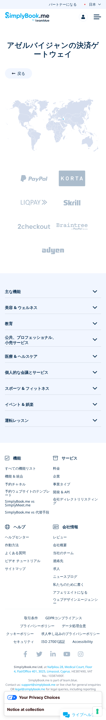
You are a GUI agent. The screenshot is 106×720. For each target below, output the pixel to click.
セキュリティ (23, 641)
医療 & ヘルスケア (21, 356)
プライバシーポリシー (37, 625)
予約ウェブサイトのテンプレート (27, 493)
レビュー (60, 537)
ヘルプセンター (17, 537)
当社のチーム (63, 552)
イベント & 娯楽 (19, 404)
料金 (56, 468)
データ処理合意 (74, 625)
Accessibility (82, 641)
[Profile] (83, 17)
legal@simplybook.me (30, 689)
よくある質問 (15, 552)
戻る (21, 73)
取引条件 (31, 618)
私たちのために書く (68, 584)
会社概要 (60, 545)
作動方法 (12, 545)
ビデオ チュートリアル (22, 560)
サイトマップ (15, 568)
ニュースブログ (65, 576)
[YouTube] (67, 654)
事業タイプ (61, 484)
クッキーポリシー (20, 633)
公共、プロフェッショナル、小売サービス (30, 340)
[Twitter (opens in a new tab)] (39, 654)
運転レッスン (17, 420)
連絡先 (58, 560)
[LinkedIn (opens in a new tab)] (53, 654)
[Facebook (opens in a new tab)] (25, 654)
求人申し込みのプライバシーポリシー (70, 633)
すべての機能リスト (20, 468)
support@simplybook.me (38, 685)
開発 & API (61, 492)
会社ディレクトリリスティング (75, 501)
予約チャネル (15, 484)
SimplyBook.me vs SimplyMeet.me (20, 503)
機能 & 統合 (14, 476)
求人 (56, 568)
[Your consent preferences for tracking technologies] (97, 711)
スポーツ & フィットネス (27, 388)
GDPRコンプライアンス (63, 618)
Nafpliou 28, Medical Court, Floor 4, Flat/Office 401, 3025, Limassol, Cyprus (53, 669)
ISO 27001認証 (53, 641)
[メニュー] (97, 17)
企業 (56, 476)
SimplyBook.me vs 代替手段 (27, 512)
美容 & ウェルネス (21, 307)
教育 (9, 323)
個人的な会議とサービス (26, 372)
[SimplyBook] (27, 17)
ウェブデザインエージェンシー (75, 601)
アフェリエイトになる (70, 592)
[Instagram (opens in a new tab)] (81, 654)
